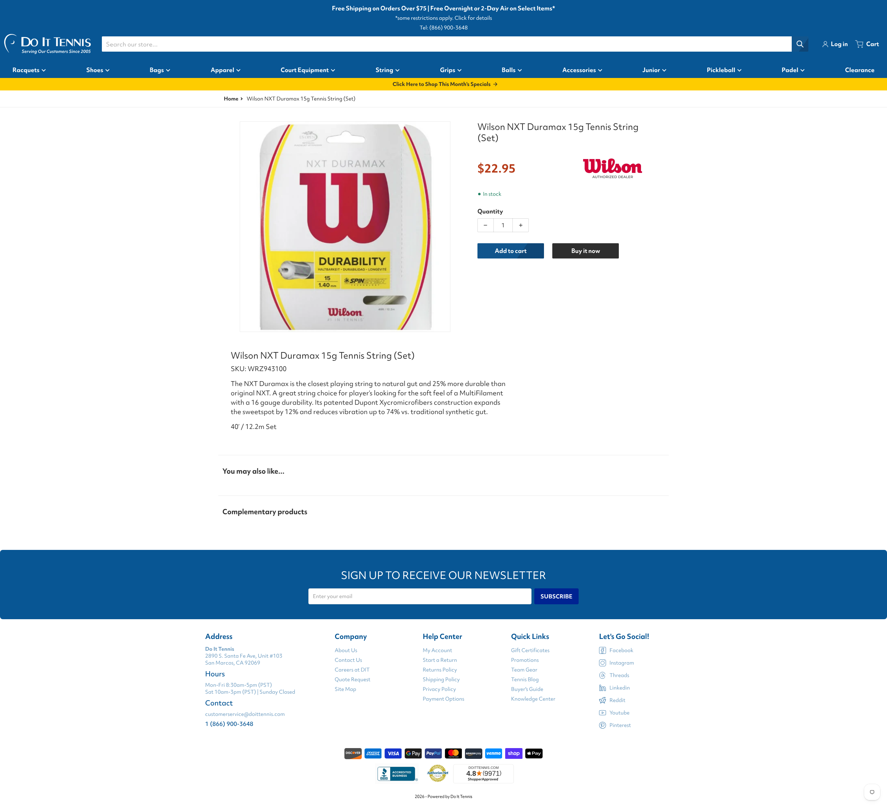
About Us (346, 650)
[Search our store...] (800, 44)
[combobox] (455, 44)
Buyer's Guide (527, 689)
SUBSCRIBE (556, 596)
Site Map (345, 689)
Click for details (473, 18)
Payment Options (443, 698)
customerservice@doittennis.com (245, 714)
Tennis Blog (525, 679)
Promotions (525, 660)
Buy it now (585, 251)
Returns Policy (440, 669)
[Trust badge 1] (396, 773)
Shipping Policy (441, 679)
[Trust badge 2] (438, 773)
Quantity (490, 211)
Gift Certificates (530, 650)
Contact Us (348, 660)
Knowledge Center (533, 698)
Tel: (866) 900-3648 (444, 27)
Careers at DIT (352, 669)
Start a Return (440, 660)
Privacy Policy (439, 689)
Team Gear (524, 669)
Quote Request (352, 679)
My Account (437, 650)
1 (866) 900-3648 (229, 724)
